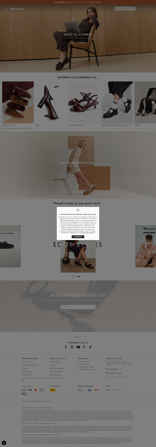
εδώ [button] (82, 231)
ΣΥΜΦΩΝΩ (78, 237)
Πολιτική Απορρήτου (87, 232)
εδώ (70, 229)
